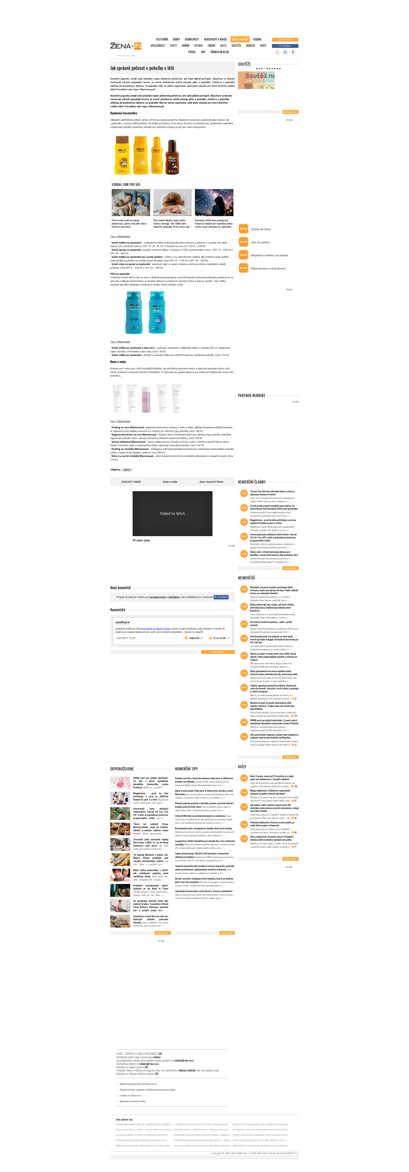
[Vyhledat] (277, 52)
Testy (173, 45)
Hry (203, 52)
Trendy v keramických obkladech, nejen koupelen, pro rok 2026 (261, 1135)
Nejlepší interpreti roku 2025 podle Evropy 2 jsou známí (143, 1145)
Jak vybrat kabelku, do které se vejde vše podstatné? (142, 1135)
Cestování (162, 39)
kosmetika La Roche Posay (155, 628)
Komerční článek (214, 482)
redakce (156, 1057)
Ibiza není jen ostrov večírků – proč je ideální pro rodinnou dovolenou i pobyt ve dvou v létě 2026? (144, 1129)
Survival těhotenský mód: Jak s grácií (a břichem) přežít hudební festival (144, 1124)
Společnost (158, 45)
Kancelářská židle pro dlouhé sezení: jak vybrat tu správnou (203, 1140)
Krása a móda (240, 39)
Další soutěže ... (290, 112)
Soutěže (236, 45)
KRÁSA (127, 469)
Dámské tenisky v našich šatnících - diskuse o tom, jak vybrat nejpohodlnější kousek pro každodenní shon (203, 1129)
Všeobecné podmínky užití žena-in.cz (138, 1084)
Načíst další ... (218, 652)
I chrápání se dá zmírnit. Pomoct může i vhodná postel (201, 1124)
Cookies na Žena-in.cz (130, 1095)
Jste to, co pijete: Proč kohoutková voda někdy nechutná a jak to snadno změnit (203, 1145)
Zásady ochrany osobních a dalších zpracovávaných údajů (147, 1089)
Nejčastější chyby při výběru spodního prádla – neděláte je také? (203, 1135)
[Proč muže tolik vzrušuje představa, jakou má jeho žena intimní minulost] (131, 202)
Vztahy (198, 45)
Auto (223, 45)
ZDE (160, 1054)
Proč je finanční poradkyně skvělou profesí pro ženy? (141, 1140)
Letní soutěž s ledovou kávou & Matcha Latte (267, 105)
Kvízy (263, 45)
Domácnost (192, 39)
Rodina (257, 39)
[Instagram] (285, 52)
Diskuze (250, 45)
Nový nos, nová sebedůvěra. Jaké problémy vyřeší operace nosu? (261, 1124)
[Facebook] (293, 52)
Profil (192, 52)
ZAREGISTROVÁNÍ (157, 597)
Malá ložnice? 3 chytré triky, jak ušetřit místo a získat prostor (261, 1145)
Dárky (176, 39)
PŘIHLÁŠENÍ (174, 597)
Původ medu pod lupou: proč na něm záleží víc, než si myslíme (261, 1140)
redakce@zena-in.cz (184, 1060)
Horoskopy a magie (215, 39)
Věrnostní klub (219, 52)
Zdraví (211, 45)
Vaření (185, 45)
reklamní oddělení (187, 1070)
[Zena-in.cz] (127, 46)
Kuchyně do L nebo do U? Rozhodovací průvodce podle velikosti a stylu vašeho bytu (261, 1129)
